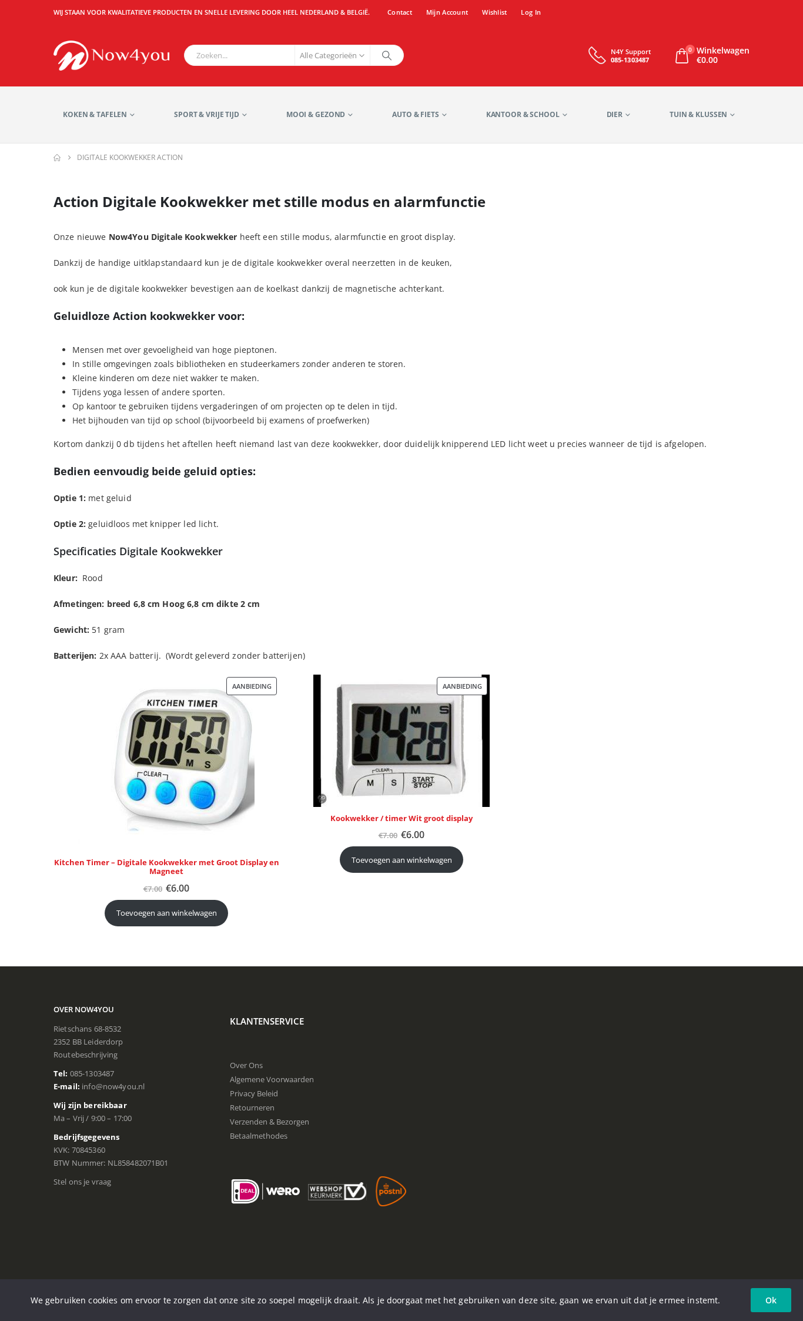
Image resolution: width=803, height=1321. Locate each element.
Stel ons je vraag (82, 1181)
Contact (399, 12)
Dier (615, 114)
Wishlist (494, 12)
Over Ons (246, 1065)
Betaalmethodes (258, 1135)
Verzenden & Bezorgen (269, 1121)
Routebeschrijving (85, 1054)
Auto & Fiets (415, 114)
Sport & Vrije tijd (206, 114)
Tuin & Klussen (698, 114)
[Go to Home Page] (57, 158)
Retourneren (252, 1107)
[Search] (386, 55)
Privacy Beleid (254, 1093)
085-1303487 (92, 1073)
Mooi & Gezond (315, 114)
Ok (771, 1300)
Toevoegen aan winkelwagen (166, 913)
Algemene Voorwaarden (272, 1079)
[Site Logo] (111, 56)
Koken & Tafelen (95, 114)
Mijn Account (447, 12)
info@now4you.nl (113, 1086)
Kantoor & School (523, 114)
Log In (531, 12)
